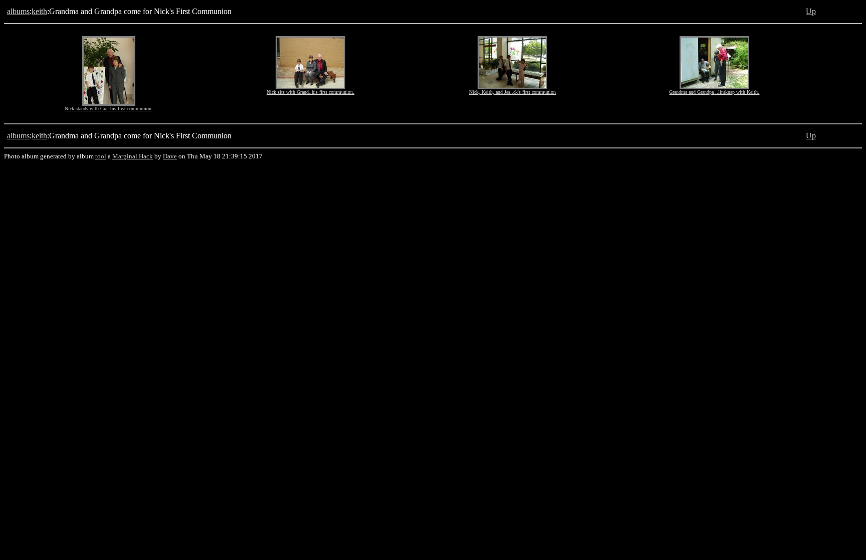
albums (18, 11)
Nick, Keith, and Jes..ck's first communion (512, 92)
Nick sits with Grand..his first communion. (310, 92)
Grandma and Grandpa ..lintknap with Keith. (714, 92)
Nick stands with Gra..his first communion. (109, 108)
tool (100, 156)
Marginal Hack (132, 156)
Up (811, 11)
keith (39, 11)
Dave (170, 156)
